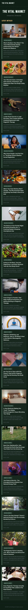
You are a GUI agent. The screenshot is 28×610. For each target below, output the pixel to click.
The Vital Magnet (8, 3)
